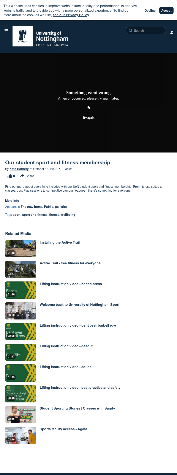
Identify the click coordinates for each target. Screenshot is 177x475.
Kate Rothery (19, 169)
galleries (61, 206)
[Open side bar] (6, 29)
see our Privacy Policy (71, 14)
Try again (89, 117)
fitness (54, 214)
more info (12, 200)
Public (48, 206)
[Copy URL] (88, 107)
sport (17, 214)
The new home (31, 206)
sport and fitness (34, 214)
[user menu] (171, 32)
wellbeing (68, 214)
